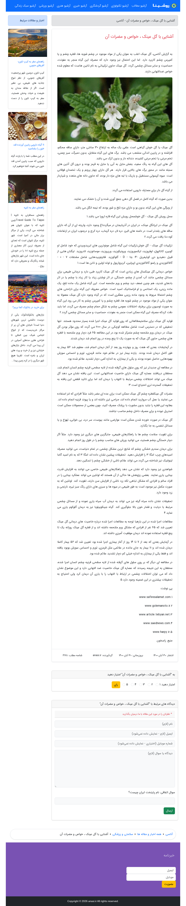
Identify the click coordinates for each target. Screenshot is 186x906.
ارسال (169, 810)
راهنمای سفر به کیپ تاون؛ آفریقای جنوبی (31, 63)
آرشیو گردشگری (99, 5)
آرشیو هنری (63, 5)
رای (116, 684)
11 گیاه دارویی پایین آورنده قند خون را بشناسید (28, 147)
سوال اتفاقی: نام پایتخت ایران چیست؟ (151, 792)
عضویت (168, 884)
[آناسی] (164, 5)
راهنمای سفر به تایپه (34, 208)
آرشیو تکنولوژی (120, 5)
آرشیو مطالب (139, 5)
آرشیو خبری (80, 5)
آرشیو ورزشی (46, 5)
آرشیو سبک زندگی (25, 5)
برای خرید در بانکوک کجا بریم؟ (28, 307)
